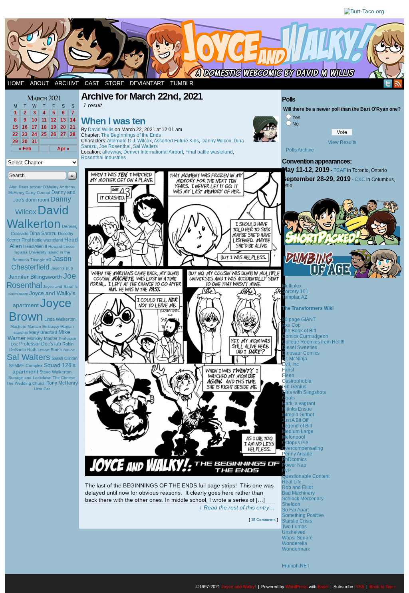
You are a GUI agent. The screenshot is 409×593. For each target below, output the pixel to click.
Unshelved (294, 532)
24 (34, 134)
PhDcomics (294, 459)
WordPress (297, 586)
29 (15, 141)
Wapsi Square (297, 538)
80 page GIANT (299, 319)
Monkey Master (42, 338)
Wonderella (294, 543)
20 (63, 127)
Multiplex (292, 286)
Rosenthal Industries (103, 157)
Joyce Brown (40, 309)
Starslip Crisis (297, 521)
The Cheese (64, 377)
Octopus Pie (295, 442)
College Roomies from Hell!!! (313, 342)
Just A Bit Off (295, 420)
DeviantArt (147, 83)
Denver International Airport (153, 152)
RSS (398, 83)
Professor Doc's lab (40, 343)
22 (15, 134)
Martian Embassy (43, 326)
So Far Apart (295, 510)
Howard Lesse (61, 246)
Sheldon (291, 504)
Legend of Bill (297, 426)
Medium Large (298, 431)
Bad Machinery (298, 493)
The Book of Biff (299, 330)
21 (72, 127)
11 (44, 120)
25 (44, 134)
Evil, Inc (290, 364)
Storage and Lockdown (30, 377)
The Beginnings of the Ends (131, 135)
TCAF (340, 170)
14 (72, 120)
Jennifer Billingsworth (35, 277)
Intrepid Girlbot (298, 414)
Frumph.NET (296, 566)
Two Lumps (294, 526)
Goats (288, 398)
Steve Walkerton (55, 371)
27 (63, 134)
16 (25, 127)
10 (34, 120)
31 (34, 141)
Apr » (63, 149)
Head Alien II (35, 246)
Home (16, 83)
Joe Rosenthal (41, 281)
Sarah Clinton (64, 358)
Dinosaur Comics (301, 353)
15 (15, 127)
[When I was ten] (185, 474)
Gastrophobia (297, 381)
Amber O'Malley (44, 187)
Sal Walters (28, 356)
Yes (296, 117)
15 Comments (263, 520)
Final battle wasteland (42, 240)
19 (53, 127)
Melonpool (293, 437)
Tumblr (181, 83)
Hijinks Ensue (297, 409)
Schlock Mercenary (303, 498)
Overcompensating (302, 448)
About (39, 83)
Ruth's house (63, 349)
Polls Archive (300, 150)
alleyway (111, 152)
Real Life (292, 482)
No (295, 124)
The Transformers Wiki (308, 308)
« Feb (25, 149)
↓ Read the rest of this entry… (237, 507)
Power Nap (294, 465)
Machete (18, 326)
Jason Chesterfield (41, 263)
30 (25, 141)
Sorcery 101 (295, 291)
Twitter (388, 83)
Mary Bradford (43, 332)
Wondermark (296, 549)
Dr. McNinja (294, 358)
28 (72, 134)
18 (44, 127)
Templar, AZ (294, 297)
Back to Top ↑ (382, 586)
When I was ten (113, 121)
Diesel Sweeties (299, 347)
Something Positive (303, 515)
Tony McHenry (62, 383)
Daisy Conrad (38, 192)
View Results (342, 142)
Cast (92, 83)
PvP (286, 470)
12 (53, 120)
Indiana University (30, 252)
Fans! (288, 370)
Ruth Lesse (38, 349)
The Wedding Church (26, 383)
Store (114, 83)
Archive (67, 83)
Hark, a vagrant (298, 403)
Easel (323, 586)
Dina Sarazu (43, 233)
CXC (360, 179)
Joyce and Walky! (206, 49)
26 (53, 134)
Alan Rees (18, 187)
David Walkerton (38, 217)
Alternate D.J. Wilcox (129, 141)
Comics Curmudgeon (305, 336)
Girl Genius (294, 386)
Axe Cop (291, 325)
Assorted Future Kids (176, 141)
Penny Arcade (297, 454)
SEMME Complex (26, 365)
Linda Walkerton (59, 319)
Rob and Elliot (297, 487)
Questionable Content (306, 476)
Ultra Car (42, 389)
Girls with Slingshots (304, 392)
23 (25, 134)
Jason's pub (62, 268)
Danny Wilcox (216, 141)
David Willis (100, 129)
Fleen (288, 375)
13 (63, 120)
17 (34, 127)
